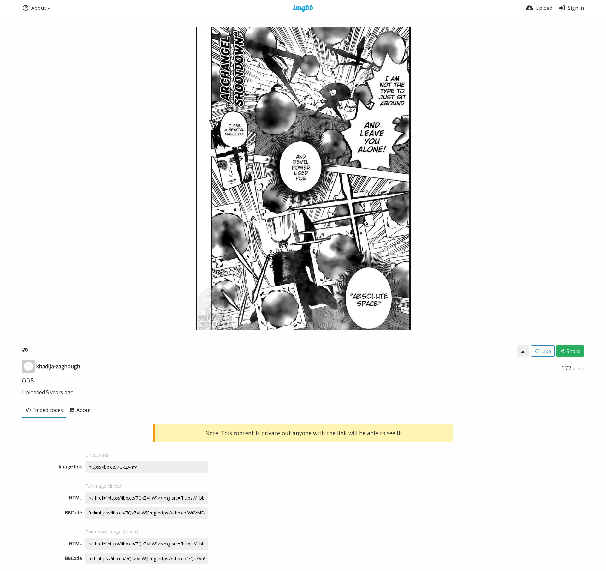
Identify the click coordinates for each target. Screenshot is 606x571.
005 (28, 380)
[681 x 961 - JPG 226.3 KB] (523, 351)
